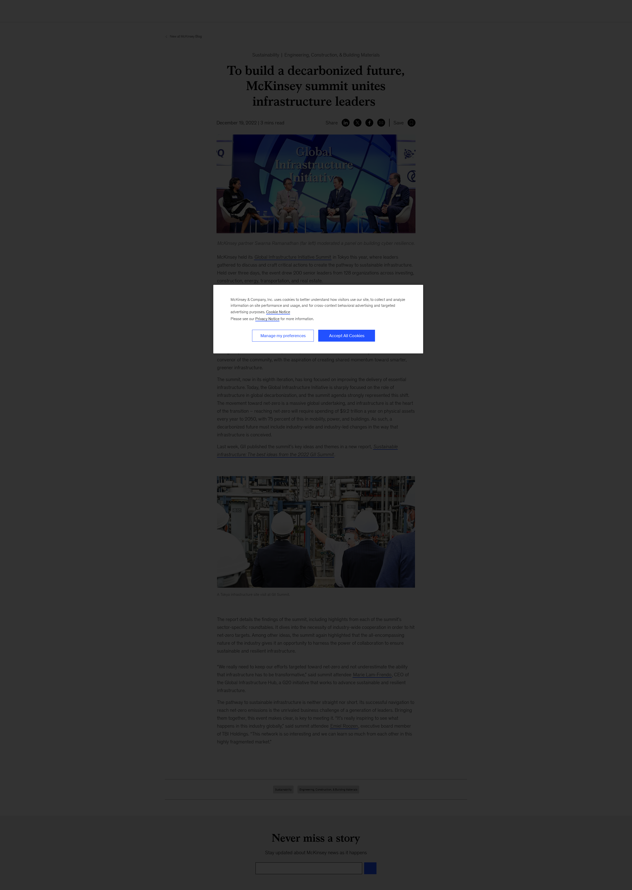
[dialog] (318, 319)
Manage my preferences (283, 335)
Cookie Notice (278, 312)
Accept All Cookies (346, 335)
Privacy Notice (267, 319)
